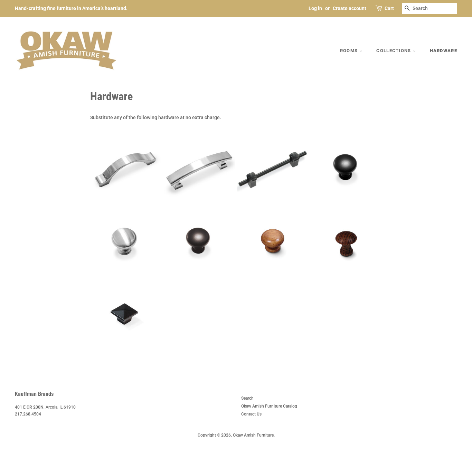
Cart (389, 8)
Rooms (349, 50)
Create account (349, 8)
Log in (315, 8)
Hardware (443, 50)
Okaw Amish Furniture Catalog (269, 406)
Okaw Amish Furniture (253, 435)
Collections (394, 50)
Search (247, 398)
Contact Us (251, 414)
